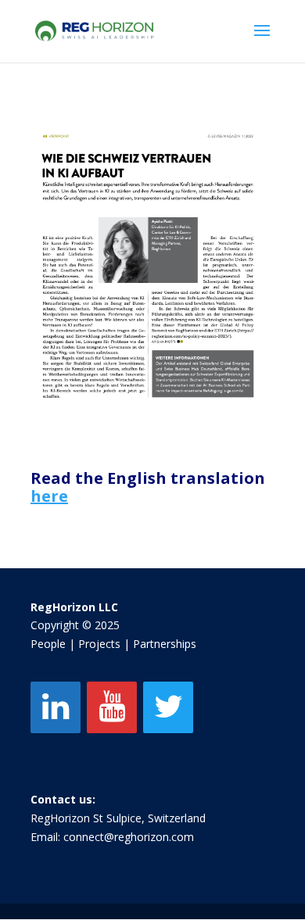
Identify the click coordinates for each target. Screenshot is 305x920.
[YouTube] (112, 707)
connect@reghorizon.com (128, 836)
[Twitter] (168, 707)
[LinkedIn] (55, 707)
